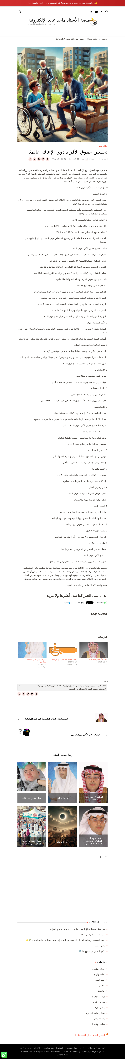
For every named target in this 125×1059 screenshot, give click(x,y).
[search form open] (19, 12)
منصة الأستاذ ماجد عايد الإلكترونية (59, 20)
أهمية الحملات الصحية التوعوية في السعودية (32, 842)
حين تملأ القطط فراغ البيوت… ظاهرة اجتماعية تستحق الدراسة (77, 929)
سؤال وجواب (99, 1007)
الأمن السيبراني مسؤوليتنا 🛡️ (92, 951)
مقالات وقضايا (103, 146)
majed (105, 159)
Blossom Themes (61, 1051)
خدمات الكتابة (99, 1002)
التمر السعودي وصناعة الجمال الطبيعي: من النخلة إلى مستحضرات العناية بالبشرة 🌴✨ (65, 940)
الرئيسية (101, 991)
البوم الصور (100, 979)
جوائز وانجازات (98, 996)
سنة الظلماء (62, 842)
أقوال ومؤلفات (98, 968)
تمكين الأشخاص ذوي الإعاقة (98, 659)
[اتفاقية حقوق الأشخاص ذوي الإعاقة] (63, 650)
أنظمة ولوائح (99, 974)
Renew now (66, 3)
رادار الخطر (99, 945)
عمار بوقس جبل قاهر (31, 798)
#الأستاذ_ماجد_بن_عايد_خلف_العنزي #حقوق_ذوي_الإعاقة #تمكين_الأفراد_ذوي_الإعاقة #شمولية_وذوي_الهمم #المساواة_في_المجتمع (71, 687)
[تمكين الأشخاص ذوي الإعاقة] (93, 650)
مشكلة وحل (99, 1018)
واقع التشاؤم (62, 798)
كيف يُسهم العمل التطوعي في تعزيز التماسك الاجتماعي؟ (93, 841)
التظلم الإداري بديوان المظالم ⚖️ (93, 798)
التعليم (102, 985)
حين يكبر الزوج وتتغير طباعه (92, 934)
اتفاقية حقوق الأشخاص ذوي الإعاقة (64, 659)
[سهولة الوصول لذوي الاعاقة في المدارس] (32, 650)
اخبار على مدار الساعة (91, 1035)
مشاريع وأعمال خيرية (95, 1013)
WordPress (63, 1054)
